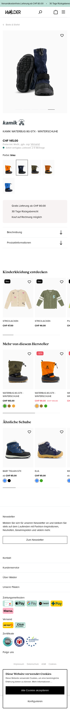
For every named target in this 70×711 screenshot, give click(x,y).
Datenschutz (33, 664)
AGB (43, 664)
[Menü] (63, 12)
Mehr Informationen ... (42, 681)
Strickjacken (10, 321)
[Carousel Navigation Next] (63, 335)
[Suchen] (40, 12)
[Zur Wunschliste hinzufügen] (62, 35)
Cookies (52, 664)
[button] (35, 232)
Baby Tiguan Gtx (12, 471)
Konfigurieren (35, 701)
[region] (35, 71)
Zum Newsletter (35, 540)
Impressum (19, 664)
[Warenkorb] (56, 11)
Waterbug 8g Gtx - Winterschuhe (13, 394)
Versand (35, 144)
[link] (14, 123)
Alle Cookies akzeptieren (35, 690)
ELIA (37, 471)
